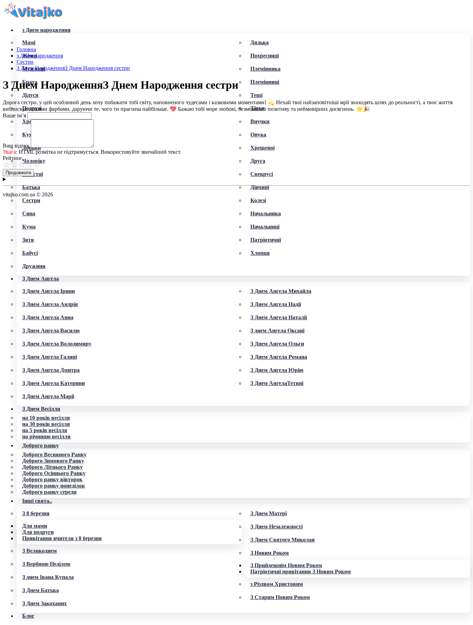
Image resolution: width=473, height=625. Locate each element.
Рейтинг (13, 158)
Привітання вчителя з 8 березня (62, 538)
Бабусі (30, 253)
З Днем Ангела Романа (278, 357)
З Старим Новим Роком (280, 597)
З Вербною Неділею (46, 564)
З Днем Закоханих (44, 603)
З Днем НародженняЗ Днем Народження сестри (73, 68)
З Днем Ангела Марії (48, 396)
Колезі (258, 200)
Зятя (28, 240)
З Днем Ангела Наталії (278, 317)
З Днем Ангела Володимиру (56, 344)
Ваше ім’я (14, 115)
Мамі (28, 42)
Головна (26, 49)
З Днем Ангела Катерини (53, 383)
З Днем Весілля (41, 409)
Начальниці (264, 227)
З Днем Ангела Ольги (277, 344)
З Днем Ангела (40, 279)
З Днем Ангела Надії (275, 304)
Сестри (31, 200)
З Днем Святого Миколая (282, 540)
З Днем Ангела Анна (47, 317)
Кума (29, 227)
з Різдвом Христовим (276, 584)
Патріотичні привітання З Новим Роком (300, 571)
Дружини (33, 266)
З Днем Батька (40, 590)
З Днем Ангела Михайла (280, 291)
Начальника (265, 213)
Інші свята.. (37, 501)
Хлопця (260, 253)
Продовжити (18, 172)
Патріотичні (265, 240)
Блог (28, 616)
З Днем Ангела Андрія (50, 304)
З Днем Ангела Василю (51, 330)
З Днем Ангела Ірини (48, 291)
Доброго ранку (40, 445)
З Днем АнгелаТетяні (276, 383)
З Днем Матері (268, 513)
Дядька (259, 42)
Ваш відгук (16, 146)
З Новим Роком (269, 553)
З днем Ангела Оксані (277, 330)
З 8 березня (36, 513)
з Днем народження (46, 30)
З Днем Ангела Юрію (276, 370)
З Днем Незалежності (276, 526)
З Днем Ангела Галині (49, 357)
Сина (28, 213)
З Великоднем (39, 551)
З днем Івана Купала (48, 577)
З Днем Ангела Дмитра (51, 370)
